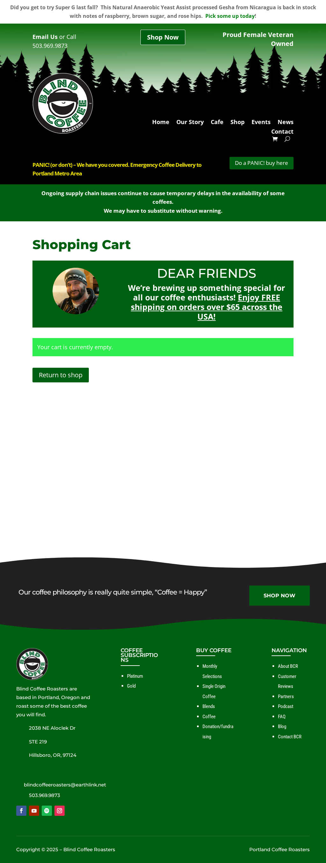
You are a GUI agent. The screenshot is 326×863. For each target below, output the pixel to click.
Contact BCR (289, 737)
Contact (282, 132)
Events (261, 123)
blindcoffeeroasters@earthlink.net (65, 785)
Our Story (190, 123)
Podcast (285, 706)
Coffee (209, 716)
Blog (282, 726)
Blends (208, 706)
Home (160, 123)
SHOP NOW (279, 596)
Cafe (217, 123)
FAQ (282, 716)
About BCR (288, 666)
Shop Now (163, 37)
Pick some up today (230, 15)
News (286, 123)
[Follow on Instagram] (59, 811)
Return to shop (60, 375)
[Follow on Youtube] (34, 811)
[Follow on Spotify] (47, 811)
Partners (286, 696)
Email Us (45, 37)
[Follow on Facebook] (21, 811)
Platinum (135, 676)
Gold (131, 686)
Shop (237, 123)
